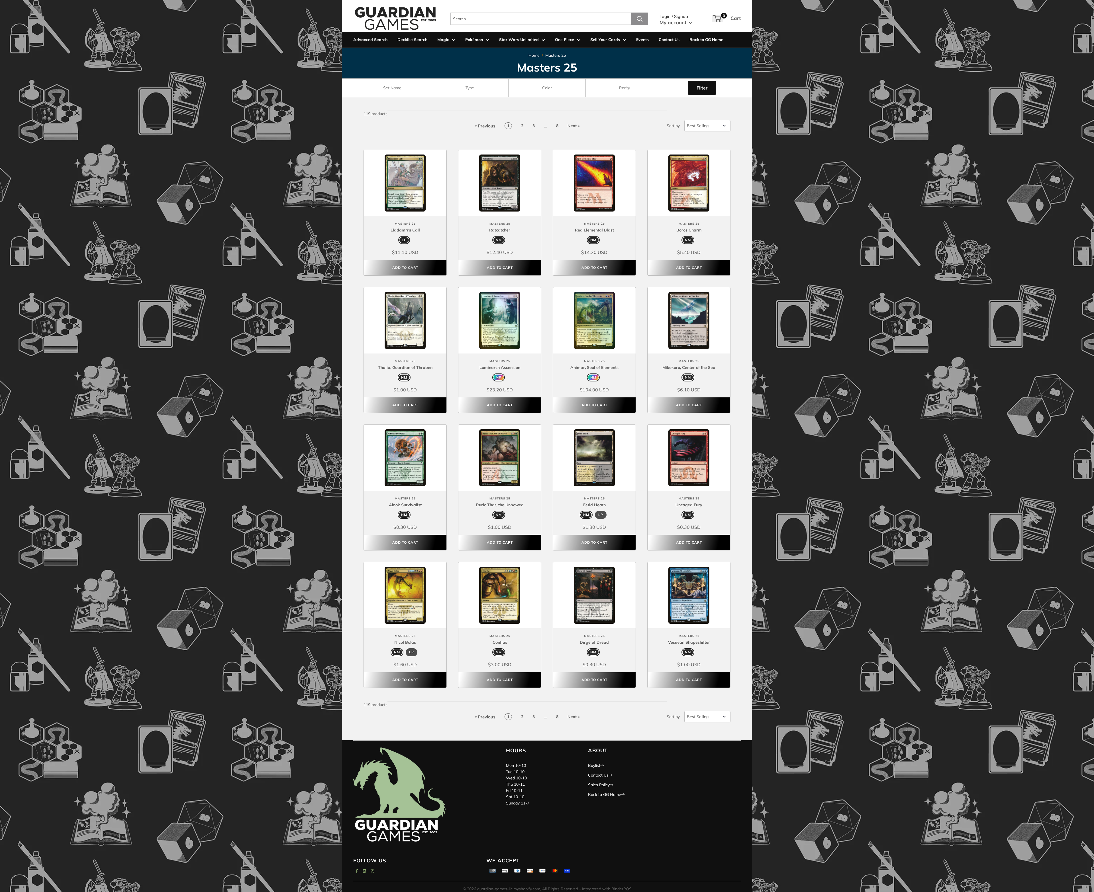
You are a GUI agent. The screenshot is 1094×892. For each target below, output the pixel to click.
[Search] (639, 19)
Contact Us (669, 39)
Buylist (594, 765)
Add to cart (405, 267)
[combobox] (392, 87)
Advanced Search (370, 39)
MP (498, 377)
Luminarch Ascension (499, 367)
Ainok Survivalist (405, 504)
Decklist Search (412, 39)
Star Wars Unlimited (519, 39)
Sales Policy (599, 784)
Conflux (500, 642)
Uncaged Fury (688, 504)
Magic (443, 39)
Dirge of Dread (594, 642)
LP (404, 240)
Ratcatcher (499, 230)
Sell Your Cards (605, 39)
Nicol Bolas (405, 642)
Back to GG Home (706, 39)
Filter (702, 88)
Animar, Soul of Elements (594, 367)
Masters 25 (555, 55)
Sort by (673, 126)
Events (642, 39)
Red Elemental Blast (594, 230)
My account (674, 22)
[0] (717, 18)
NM (499, 240)
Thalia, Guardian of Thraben (405, 367)
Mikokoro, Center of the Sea (688, 367)
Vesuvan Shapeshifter (689, 642)
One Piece (564, 39)
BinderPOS (621, 888)
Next (574, 125)
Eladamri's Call (405, 230)
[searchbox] (393, 88)
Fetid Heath (594, 504)
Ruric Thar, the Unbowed (500, 504)
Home (534, 55)
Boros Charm (689, 230)
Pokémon (474, 39)
